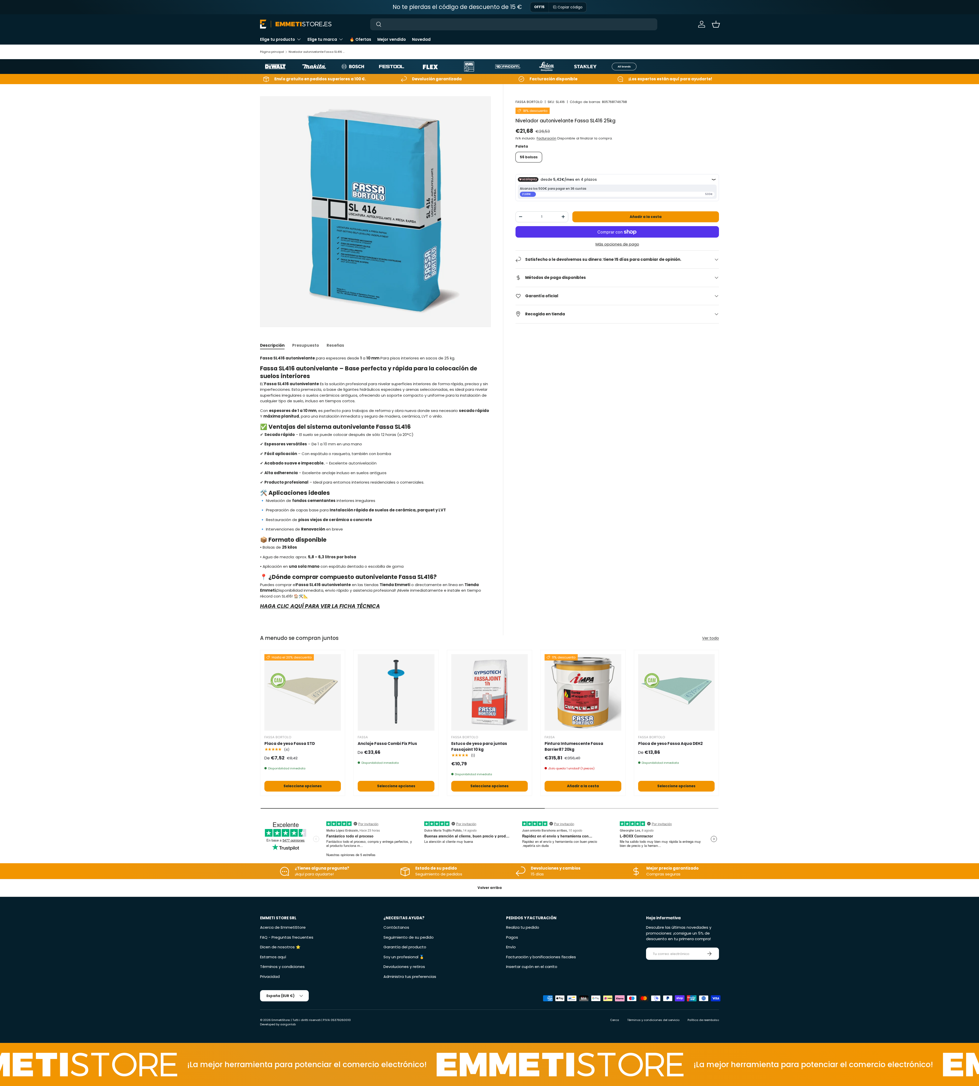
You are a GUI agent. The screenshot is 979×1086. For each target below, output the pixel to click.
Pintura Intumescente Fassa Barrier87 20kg (574, 746)
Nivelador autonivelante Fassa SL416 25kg (317, 52)
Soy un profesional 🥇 (403, 957)
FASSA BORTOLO (529, 101)
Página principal (272, 52)
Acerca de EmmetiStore (283, 927)
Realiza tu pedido (522, 927)
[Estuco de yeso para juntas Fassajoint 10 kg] (489, 692)
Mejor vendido (391, 39)
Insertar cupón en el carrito (531, 966)
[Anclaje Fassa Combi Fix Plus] (396, 692)
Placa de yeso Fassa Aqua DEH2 (670, 743)
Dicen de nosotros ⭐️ (280, 947)
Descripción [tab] (272, 345)
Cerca (614, 1020)
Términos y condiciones (282, 966)
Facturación (546, 138)
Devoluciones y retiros (404, 966)
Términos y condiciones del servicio (653, 1020)
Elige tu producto (277, 39)
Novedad (421, 39)
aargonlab (288, 1024)
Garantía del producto (404, 947)
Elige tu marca (322, 39)
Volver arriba (490, 887)
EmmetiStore (281, 1020)
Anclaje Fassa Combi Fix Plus (387, 743)
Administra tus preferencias (409, 976)
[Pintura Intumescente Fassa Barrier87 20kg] (583, 692)
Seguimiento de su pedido (408, 937)
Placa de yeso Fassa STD (289, 743)
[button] (716, 24)
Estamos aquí (273, 957)
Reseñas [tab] (335, 345)
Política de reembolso (703, 1020)
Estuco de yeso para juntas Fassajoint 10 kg (479, 746)
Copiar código (570, 7)
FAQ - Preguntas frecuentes (286, 937)
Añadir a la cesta (646, 216)
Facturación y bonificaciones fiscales (541, 957)
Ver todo (710, 638)
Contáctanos (396, 927)
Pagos (512, 937)
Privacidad (270, 976)
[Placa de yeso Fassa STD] (302, 692)
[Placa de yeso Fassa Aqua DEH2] (676, 692)
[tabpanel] (375, 484)
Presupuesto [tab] (305, 345)
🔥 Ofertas (360, 39)
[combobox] (514, 24)
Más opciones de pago (617, 244)
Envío (511, 947)
